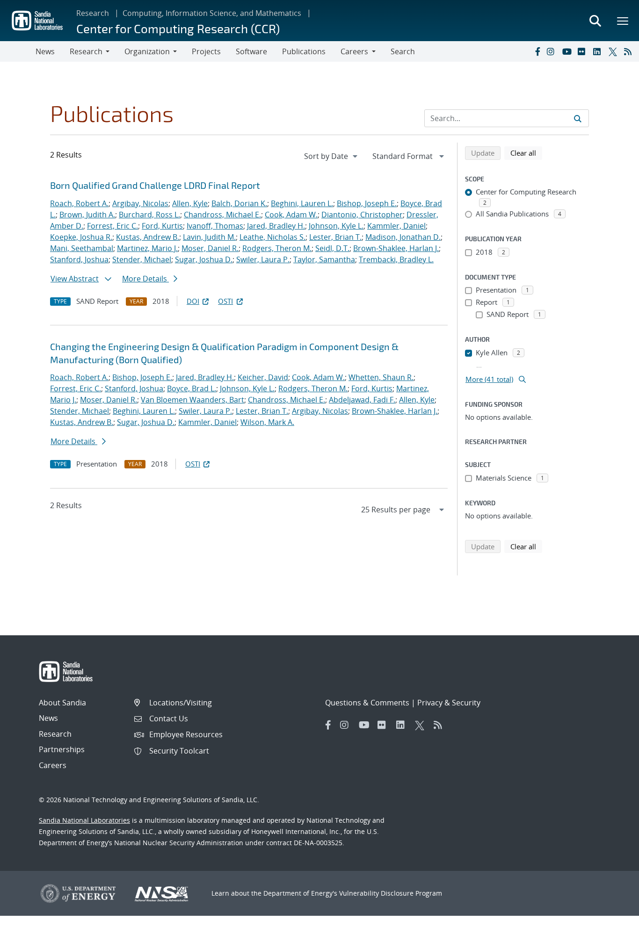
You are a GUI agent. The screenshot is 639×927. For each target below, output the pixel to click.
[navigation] (331, 156)
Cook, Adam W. (291, 214)
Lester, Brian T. (335, 237)
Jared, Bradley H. (276, 226)
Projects (206, 51)
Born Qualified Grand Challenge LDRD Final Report (155, 185)
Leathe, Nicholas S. (272, 237)
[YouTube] (568, 51)
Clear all (526, 153)
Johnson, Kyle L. (336, 226)
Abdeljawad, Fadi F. (362, 400)
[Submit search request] (577, 118)
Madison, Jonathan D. (403, 237)
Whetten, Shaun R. (381, 377)
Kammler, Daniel (396, 226)
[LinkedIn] (598, 51)
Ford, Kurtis (162, 226)
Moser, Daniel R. (210, 248)
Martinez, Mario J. (147, 248)
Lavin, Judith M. (209, 237)
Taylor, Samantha (324, 259)
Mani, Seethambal (81, 248)
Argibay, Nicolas (140, 203)
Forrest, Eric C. (112, 226)
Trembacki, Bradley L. (396, 259)
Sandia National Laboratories (84, 820)
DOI (193, 301)
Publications (304, 51)
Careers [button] (354, 51)
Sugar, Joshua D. (203, 259)
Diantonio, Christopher (362, 214)
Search (403, 51)
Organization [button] (147, 51)
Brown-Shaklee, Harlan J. (396, 248)
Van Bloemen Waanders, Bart (192, 400)
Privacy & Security (448, 702)
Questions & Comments (367, 702)
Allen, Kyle (190, 203)
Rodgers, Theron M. (277, 248)
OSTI (225, 301)
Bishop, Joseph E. (367, 203)
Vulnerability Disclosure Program (390, 893)
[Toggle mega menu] (623, 20)
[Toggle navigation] (17, 51)
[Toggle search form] (595, 20)
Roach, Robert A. (79, 203)
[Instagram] (552, 51)
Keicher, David (263, 377)
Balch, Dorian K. (239, 203)
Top (611, 916)
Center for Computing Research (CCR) (178, 28)
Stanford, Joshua (79, 259)
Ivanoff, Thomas (215, 226)
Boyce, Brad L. (191, 388)
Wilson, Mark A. (267, 422)
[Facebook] (537, 51)
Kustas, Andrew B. (147, 237)
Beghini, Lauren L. (302, 203)
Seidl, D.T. (332, 248)
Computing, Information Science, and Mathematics (212, 13)
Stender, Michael (141, 259)
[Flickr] (583, 51)
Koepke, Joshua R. (81, 237)
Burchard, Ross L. (149, 214)
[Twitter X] (614, 51)
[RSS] (629, 51)
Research (92, 13)
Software (251, 51)
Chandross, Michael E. (222, 214)
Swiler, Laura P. (263, 259)
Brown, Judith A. (87, 214)
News (45, 51)
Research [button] (86, 51)
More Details (145, 278)
